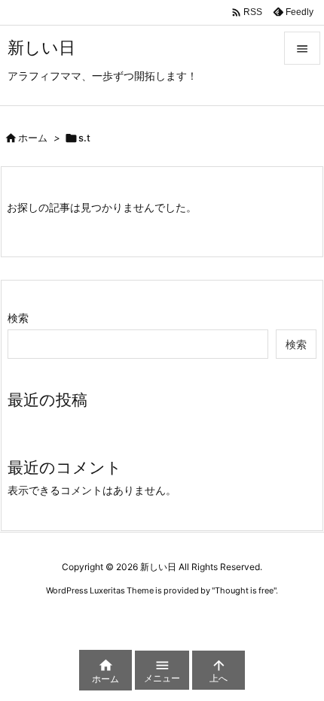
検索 (18, 317)
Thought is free (244, 590)
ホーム (32, 138)
